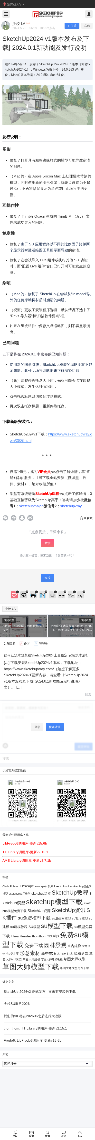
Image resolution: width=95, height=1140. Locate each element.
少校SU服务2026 (17, 1004)
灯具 (70, 954)
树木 (57, 954)
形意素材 (30, 953)
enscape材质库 (44, 886)
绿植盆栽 (81, 953)
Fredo (58, 886)
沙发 (63, 953)
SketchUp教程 (70, 892)
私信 (87, 26)
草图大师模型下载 (30, 967)
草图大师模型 (75, 959)
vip (56, 935)
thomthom (39, 936)
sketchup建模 (41, 893)
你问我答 (9, 620)
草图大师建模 (31, 959)
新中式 (47, 953)
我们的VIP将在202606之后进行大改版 (33, 1016)
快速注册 (55, 727)
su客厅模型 (80, 918)
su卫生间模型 (61, 918)
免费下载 (34, 945)
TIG (49, 936)
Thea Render (21, 936)
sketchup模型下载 (54, 902)
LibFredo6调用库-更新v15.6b (24, 843)
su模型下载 (57, 925)
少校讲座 (12, 954)
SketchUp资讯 (69, 910)
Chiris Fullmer (10, 886)
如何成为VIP (16, 4)
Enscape (27, 886)
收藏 (88, 518)
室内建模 (74, 946)
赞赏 (47, 543)
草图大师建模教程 (52, 959)
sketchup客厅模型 (19, 893)
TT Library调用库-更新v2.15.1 (25, 852)
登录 (37, 727)
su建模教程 (19, 927)
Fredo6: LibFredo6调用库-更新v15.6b (32, 1040)
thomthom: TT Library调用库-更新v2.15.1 (35, 1028)
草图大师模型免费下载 (74, 968)
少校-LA (10, 608)
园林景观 (55, 945)
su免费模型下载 (34, 917)
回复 (88, 694)
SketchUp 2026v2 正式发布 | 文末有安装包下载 (40, 991)
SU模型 (34, 927)
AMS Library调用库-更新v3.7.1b (26, 860)
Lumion (67, 886)
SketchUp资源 (39, 911)
